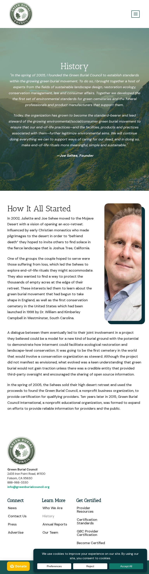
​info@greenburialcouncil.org (28, 487)
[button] (135, 14)
